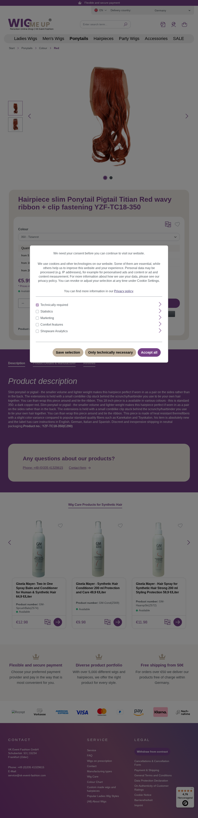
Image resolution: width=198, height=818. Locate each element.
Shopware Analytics (54, 331)
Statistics (46, 311)
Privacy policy (123, 291)
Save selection (68, 352)
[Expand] (160, 304)
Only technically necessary (110, 352)
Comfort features (51, 324)
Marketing (47, 318)
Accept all (149, 352)
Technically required (54, 305)
